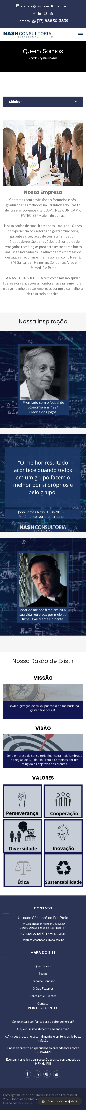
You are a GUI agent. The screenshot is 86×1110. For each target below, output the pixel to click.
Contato (43, 1003)
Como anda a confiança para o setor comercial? (43, 1021)
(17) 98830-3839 (53, 20)
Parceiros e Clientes (43, 996)
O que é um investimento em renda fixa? (43, 1029)
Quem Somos (43, 966)
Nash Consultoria (29, 1103)
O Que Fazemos (43, 988)
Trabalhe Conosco (43, 981)
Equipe (43, 973)
